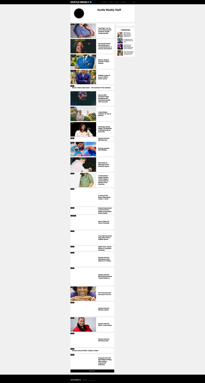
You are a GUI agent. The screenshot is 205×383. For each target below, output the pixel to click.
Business (117, 2)
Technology (123, 2)
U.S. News (110, 2)
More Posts (92, 371)
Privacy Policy (84, 379)
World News (103, 2)
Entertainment (111, 6)
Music (117, 6)
